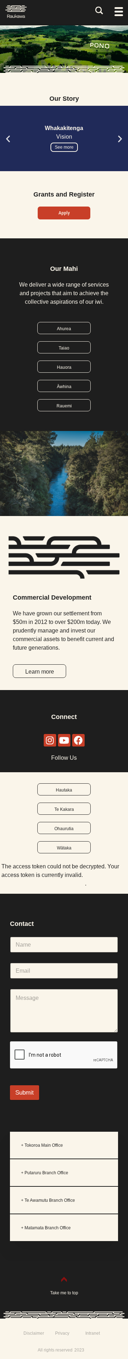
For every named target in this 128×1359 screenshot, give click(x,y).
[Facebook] (78, 740)
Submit (24, 1092)
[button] (8, 138)
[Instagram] (50, 740)
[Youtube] (64, 740)
